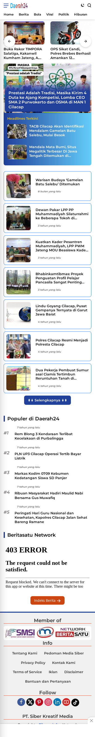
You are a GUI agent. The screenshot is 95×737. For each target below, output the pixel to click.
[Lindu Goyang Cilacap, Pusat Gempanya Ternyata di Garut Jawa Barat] (19, 314)
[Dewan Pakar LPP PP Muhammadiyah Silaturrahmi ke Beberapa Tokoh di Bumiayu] (19, 218)
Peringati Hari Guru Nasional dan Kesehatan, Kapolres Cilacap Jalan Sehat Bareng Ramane (51, 517)
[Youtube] (66, 702)
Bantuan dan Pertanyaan (48, 681)
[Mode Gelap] (82, 5)
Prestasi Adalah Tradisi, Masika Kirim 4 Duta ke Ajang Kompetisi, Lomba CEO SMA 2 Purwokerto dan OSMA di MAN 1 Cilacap (47, 100)
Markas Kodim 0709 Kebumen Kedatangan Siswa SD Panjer (42, 475)
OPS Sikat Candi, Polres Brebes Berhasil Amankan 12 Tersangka (70, 53)
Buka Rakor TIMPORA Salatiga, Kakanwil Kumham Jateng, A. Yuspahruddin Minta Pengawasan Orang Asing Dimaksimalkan (23, 53)
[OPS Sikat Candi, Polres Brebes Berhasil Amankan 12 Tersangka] (70, 32)
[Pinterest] (39, 702)
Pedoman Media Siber (64, 653)
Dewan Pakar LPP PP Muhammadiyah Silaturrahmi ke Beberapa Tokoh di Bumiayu (62, 214)
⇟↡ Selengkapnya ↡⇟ (47, 400)
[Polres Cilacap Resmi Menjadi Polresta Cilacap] (19, 346)
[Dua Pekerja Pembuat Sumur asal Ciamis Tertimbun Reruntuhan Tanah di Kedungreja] (19, 378)
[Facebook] (21, 702)
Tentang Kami (24, 653)
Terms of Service (27, 672)
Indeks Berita (45, 600)
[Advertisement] (47, 731)
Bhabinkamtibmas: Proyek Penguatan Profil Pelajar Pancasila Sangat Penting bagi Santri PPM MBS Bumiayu (59, 278)
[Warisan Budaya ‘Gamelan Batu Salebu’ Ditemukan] (19, 186)
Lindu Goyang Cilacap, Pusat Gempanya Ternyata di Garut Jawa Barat (61, 310)
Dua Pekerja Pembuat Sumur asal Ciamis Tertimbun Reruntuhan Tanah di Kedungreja (62, 374)
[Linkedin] (57, 702)
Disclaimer (73, 672)
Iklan (53, 672)
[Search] (88, 5)
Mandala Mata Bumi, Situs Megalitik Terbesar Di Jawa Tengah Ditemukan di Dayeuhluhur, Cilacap (53, 151)
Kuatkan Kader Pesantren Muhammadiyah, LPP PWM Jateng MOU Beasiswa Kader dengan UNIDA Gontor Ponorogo (61, 246)
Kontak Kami (63, 663)
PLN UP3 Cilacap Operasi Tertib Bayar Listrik (48, 456)
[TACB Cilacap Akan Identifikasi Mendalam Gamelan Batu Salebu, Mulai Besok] (17, 131)
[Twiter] (30, 702)
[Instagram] (48, 702)
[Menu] (7, 5)
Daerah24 (19, 5)
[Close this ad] (91, 720)
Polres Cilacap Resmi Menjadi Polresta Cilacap (62, 342)
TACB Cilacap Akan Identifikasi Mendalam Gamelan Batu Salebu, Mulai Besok (56, 130)
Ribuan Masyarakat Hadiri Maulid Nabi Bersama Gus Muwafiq (49, 495)
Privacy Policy (33, 663)
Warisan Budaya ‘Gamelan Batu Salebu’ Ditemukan (59, 182)
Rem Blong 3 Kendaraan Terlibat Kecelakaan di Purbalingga (44, 436)
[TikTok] (75, 702)
